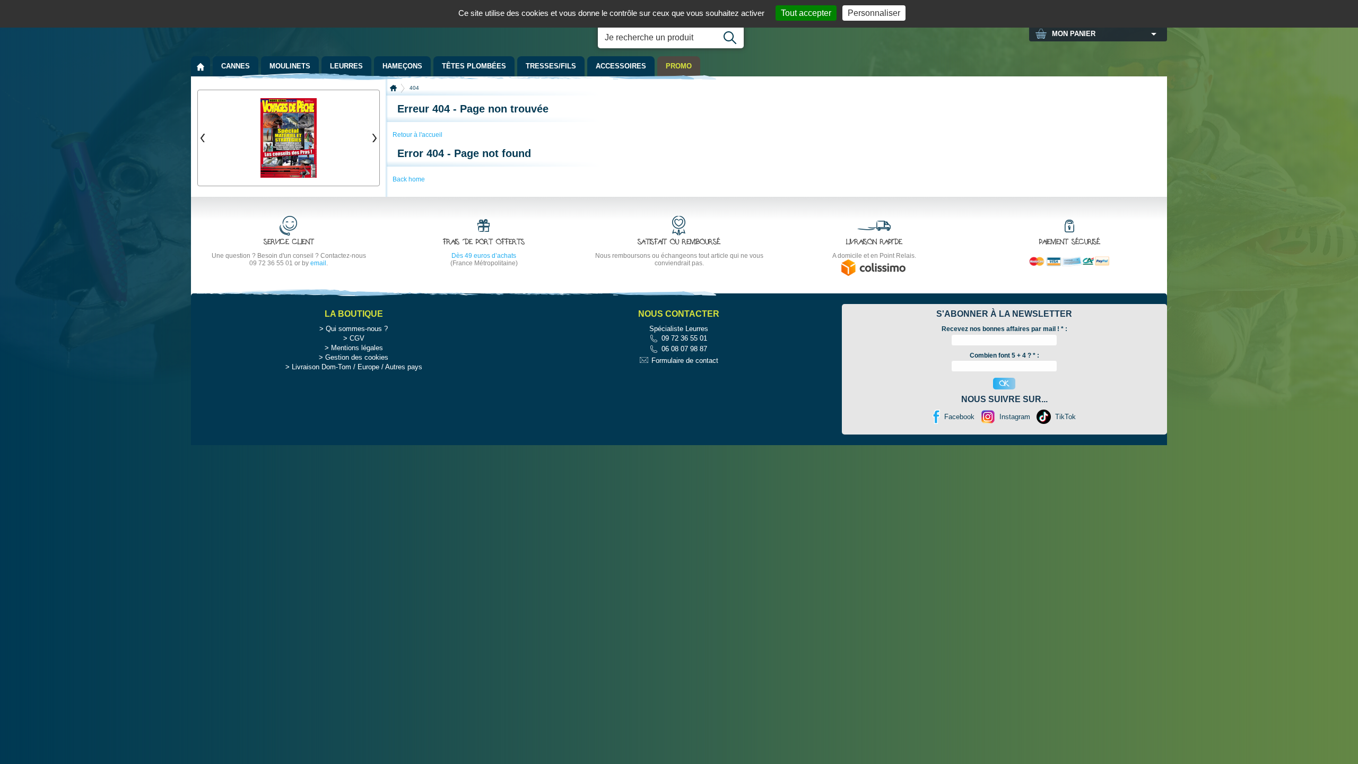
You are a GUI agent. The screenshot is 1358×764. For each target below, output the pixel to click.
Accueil (393, 88)
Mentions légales (357, 348)
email (318, 263)
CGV (357, 338)
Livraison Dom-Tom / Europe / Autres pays (357, 367)
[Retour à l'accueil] (200, 66)
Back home (409, 179)
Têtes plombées (474, 66)
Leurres (346, 66)
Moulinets (289, 66)
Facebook (959, 417)
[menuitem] (200, 66)
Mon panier (1073, 34)
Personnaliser (874, 13)
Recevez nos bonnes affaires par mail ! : (1004, 329)
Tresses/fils (551, 66)
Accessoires (621, 66)
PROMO (679, 66)
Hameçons (402, 66)
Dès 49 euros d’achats (483, 255)
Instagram (1014, 417)
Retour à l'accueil (417, 134)
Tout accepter (806, 13)
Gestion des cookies (356, 357)
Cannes (235, 66)
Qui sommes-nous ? (357, 329)
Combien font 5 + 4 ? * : (1004, 355)
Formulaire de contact (684, 360)
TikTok (1065, 417)
